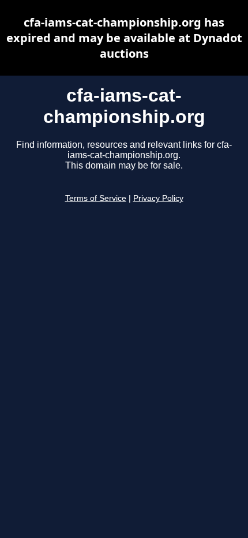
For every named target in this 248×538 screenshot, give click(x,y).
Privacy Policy (158, 198)
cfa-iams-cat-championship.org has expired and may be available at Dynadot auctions (124, 37)
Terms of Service (95, 198)
